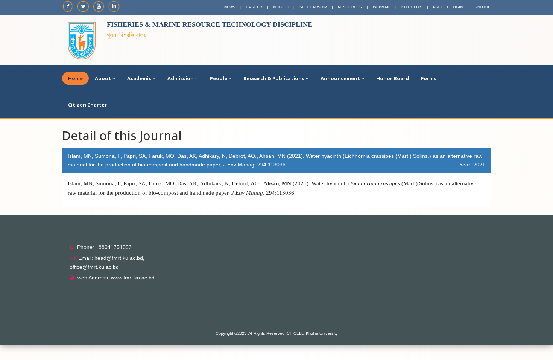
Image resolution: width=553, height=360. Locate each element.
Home (75, 78)
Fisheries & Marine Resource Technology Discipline (209, 24)
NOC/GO (281, 7)
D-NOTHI (481, 7)
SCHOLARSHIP (313, 7)
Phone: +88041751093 (104, 247)
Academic (139, 78)
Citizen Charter (87, 104)
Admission (180, 78)
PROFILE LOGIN (448, 7)
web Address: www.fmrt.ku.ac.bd (116, 278)
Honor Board (392, 78)
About (103, 78)
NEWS (229, 7)
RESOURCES (350, 7)
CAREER (254, 7)
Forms (428, 78)
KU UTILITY (411, 7)
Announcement (340, 78)
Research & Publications (273, 78)
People (218, 78)
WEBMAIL (381, 7)
